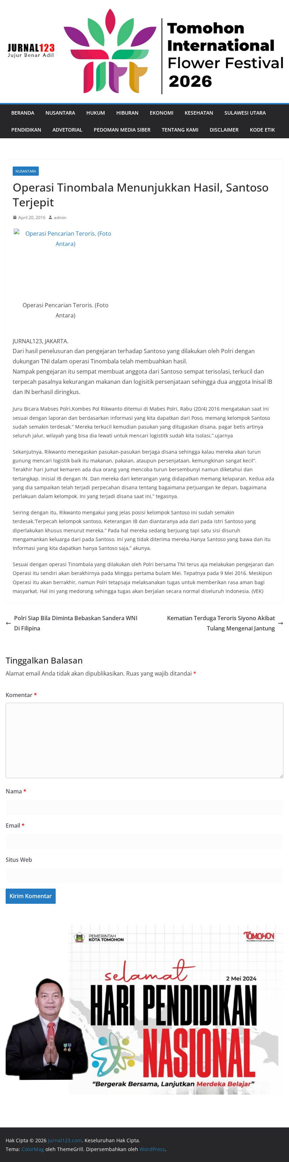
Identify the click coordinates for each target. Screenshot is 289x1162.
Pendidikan (26, 129)
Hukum (95, 112)
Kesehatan (199, 112)
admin (60, 217)
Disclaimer (224, 129)
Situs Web (19, 860)
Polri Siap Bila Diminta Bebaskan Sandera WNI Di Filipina (75, 623)
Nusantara (60, 112)
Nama (16, 791)
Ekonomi (161, 112)
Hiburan (127, 112)
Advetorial (67, 129)
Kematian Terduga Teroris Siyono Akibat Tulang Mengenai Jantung (221, 623)
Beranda (22, 112)
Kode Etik (262, 129)
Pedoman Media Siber (122, 129)
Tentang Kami (180, 129)
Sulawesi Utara (245, 112)
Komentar (21, 695)
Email (15, 825)
